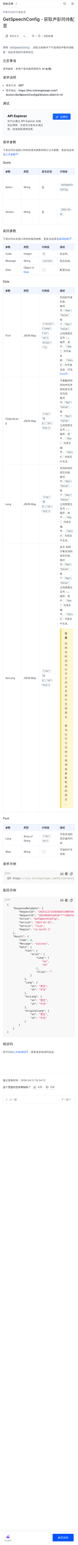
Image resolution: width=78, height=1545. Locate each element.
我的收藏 (48, 35)
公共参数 (10, 154)
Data (26, 272)
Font (62, 374)
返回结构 (64, 238)
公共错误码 (19, 1052)
